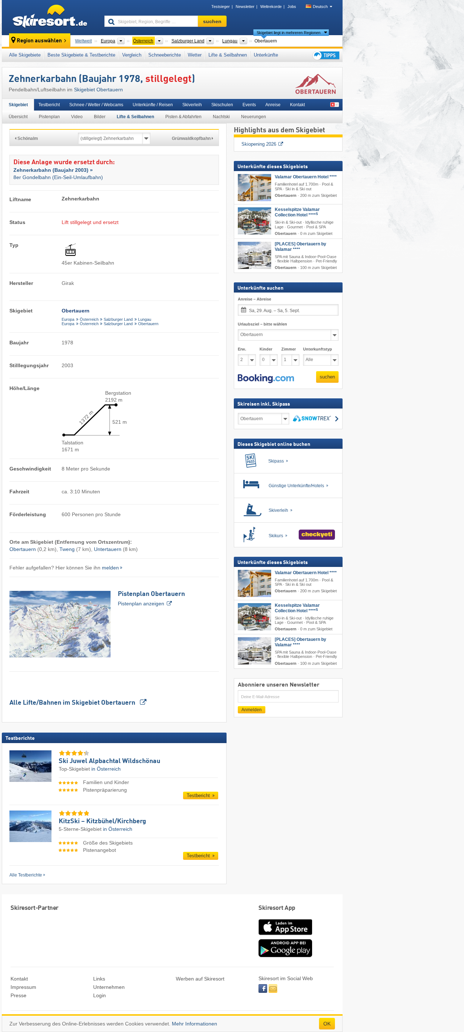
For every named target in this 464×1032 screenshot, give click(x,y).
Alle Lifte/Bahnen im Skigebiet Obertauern (73, 703)
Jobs (291, 6)
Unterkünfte (266, 55)
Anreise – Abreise (254, 299)
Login (99, 995)
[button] (266, 379)
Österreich (89, 319)
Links (99, 979)
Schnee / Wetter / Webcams (96, 104)
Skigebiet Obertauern (98, 89)
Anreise (273, 104)
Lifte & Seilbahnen (227, 55)
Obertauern (148, 324)
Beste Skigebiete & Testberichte (81, 55)
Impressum (23, 987)
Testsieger (220, 6)
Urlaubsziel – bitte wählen (262, 324)
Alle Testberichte (25, 875)
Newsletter (245, 6)
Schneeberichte (164, 55)
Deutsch (320, 6)
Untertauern (107, 549)
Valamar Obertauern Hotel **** (306, 176)
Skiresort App (276, 908)
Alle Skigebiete (25, 55)
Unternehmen (109, 987)
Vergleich (131, 55)
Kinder (266, 349)
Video (77, 116)
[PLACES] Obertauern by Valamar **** (300, 246)
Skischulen (222, 104)
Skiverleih (192, 104)
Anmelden (251, 709)
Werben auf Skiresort (200, 979)
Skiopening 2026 (258, 144)
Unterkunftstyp (317, 349)
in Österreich (106, 769)
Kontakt (297, 104)
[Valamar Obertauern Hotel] (254, 187)
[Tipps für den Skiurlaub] (325, 55)
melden (110, 568)
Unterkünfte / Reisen (153, 104)
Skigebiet (18, 104)
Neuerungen (253, 116)
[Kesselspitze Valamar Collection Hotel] (254, 221)
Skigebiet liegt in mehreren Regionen (288, 32)
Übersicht (18, 116)
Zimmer (288, 349)
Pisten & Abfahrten (183, 116)
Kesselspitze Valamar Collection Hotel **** (297, 212)
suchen (327, 377)
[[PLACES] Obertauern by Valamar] (254, 255)
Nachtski (221, 116)
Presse (18, 995)
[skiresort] (50, 17)
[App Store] (285, 935)
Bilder (99, 116)
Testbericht (49, 104)
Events (249, 104)
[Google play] (285, 955)
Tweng (67, 549)
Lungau (144, 319)
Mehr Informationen (194, 1024)
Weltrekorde (271, 6)
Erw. (242, 349)
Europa (68, 319)
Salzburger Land (118, 319)
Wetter (195, 55)
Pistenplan (49, 116)
